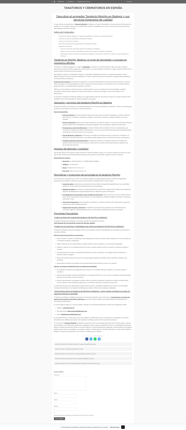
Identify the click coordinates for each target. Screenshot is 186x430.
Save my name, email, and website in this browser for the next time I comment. (74, 415)
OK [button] (123, 427)
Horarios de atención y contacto (68, 41)
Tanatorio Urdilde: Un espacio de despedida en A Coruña (69, 349)
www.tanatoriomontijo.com (77, 171)
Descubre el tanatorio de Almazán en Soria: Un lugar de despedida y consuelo (74, 358)
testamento (70, 1)
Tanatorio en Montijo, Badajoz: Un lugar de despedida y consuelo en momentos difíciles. (86, 36)
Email (56, 399)
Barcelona (61, 1)
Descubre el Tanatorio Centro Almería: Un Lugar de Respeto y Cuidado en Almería (75, 353)
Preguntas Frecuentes (65, 46)
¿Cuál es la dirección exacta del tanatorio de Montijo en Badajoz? (80, 49)
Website (56, 406)
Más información (114, 427)
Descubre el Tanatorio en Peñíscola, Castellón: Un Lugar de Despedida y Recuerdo (75, 344)
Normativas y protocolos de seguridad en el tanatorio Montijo (78, 44)
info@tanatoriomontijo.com (75, 168)
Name (56, 393)
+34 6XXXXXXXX (73, 164)
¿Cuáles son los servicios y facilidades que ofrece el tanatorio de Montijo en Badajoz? (86, 51)
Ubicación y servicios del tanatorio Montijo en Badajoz (75, 39)
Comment (57, 375)
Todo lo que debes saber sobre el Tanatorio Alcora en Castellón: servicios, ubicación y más (77, 363)
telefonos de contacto (83, 1)
